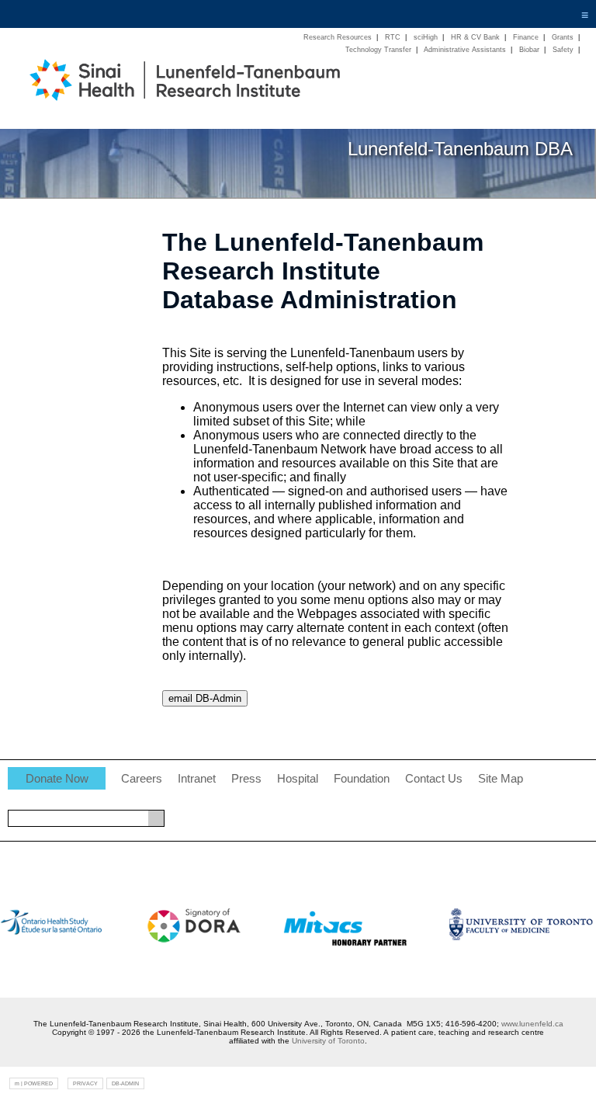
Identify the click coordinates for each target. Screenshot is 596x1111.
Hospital (297, 778)
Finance (526, 37)
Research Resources (337, 37)
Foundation (362, 778)
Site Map (500, 778)
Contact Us (434, 778)
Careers (141, 778)
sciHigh (426, 37)
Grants (562, 37)
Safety (563, 50)
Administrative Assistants (465, 50)
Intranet (197, 778)
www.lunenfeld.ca (532, 1023)
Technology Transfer (378, 50)
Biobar (529, 50)
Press (246, 778)
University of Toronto (328, 1040)
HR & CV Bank (475, 37)
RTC (392, 37)
